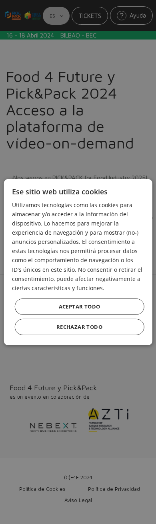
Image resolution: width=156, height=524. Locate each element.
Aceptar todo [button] (79, 306)
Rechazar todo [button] (79, 326)
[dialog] (78, 262)
